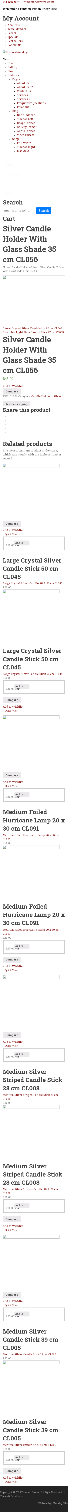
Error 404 (23, 107)
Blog (10, 71)
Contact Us (24, 91)
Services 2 (23, 99)
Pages (16, 79)
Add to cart (19, 543)
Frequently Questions (31, 103)
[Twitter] (9, 420)
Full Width (24, 142)
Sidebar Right (26, 146)
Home (11, 63)
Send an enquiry (16, 404)
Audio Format (26, 131)
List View (23, 150)
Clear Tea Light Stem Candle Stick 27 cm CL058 (33, 332)
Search (44, 210)
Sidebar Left (25, 119)
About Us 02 (25, 87)
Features (13, 75)
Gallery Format (26, 127)
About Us (14, 25)
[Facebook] (9, 416)
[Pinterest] (9, 424)
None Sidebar (26, 115)
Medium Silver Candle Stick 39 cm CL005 (29, 1354)
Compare (11, 391)
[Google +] (9, 428)
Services (22, 95)
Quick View (11, 534)
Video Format (25, 135)
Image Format (26, 123)
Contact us (14, 45)
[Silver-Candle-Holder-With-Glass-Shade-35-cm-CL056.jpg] (34, 296)
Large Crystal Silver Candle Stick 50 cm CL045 (33, 583)
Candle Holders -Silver (25, 267)
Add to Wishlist (13, 386)
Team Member (17, 29)
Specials (13, 37)
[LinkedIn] (9, 432)
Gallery (12, 67)
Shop (15, 138)
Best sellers (15, 41)
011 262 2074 (11, 1)
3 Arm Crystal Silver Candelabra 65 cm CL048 (32, 328)
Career (12, 33)
